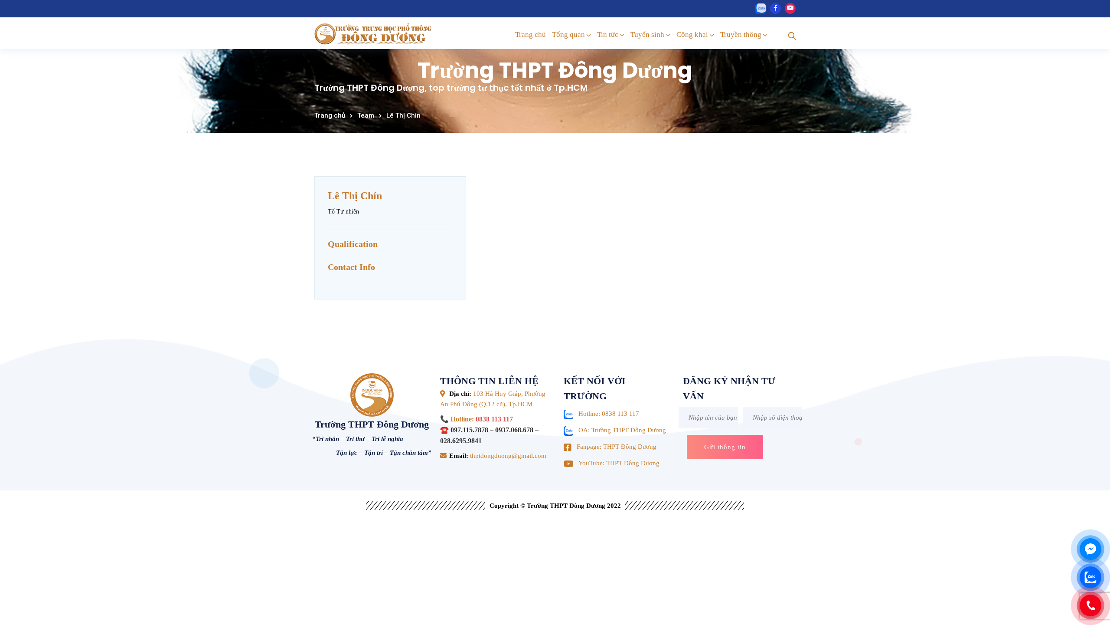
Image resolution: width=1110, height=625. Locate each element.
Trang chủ (530, 34)
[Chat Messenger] (1090, 549)
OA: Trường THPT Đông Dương (622, 430)
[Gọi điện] (1090, 605)
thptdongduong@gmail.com (507, 455)
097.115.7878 (469, 430)
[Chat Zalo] (1090, 577)
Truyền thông (740, 34)
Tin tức (607, 34)
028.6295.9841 (461, 440)
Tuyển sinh (647, 34)
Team (365, 115)
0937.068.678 (514, 430)
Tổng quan (568, 34)
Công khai (692, 34)
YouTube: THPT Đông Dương (618, 463)
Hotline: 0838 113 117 (608, 413)
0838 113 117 (494, 419)
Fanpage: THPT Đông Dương (616, 446)
